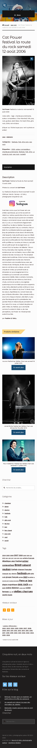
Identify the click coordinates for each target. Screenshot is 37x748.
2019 (18, 558)
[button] (31, 58)
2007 (16, 555)
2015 (9, 558)
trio (10, 592)
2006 (13, 149)
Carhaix (14, 569)
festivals (14, 142)
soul (6, 537)
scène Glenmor (12, 588)
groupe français (12, 577)
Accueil (6, 25)
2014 (23, 630)
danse (7, 506)
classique (8, 503)
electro (7, 510)
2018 (15, 558)
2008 (21, 555)
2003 (8, 628)
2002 (4, 628)
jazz (6, 527)
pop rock (14, 25)
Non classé (8, 530)
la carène (30, 577)
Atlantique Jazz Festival (12, 561)
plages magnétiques (10, 585)
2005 (8, 555)
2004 (4, 555)
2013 (6, 558)
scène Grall (22, 588)
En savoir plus (18, 367)
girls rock (25, 142)
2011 (31, 555)
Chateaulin (5, 573)
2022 (23, 633)
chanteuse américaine (10, 152)
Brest (18, 565)
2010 (28, 555)
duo (10, 573)
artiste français (28, 558)
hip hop (7, 524)
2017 (12, 558)
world (6, 541)
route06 (23, 154)
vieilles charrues (23, 591)
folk (19, 142)
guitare (21, 577)
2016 (30, 630)
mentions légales (14, 743)
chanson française (25, 569)
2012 (3, 558)
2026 (8, 635)
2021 (19, 633)
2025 (4, 635)
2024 (21, 558)
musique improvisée (14, 581)
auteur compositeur (23, 149)
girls (30, 152)
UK (12, 592)
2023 (27, 633)
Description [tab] (8, 167)
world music (7, 595)
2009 (24, 555)
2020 (15, 633)
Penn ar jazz (25, 580)
